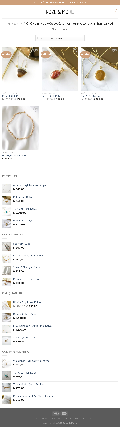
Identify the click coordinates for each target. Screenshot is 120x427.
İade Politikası (59, 419)
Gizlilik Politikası (39, 419)
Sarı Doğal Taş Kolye (92, 96)
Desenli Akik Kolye (12, 96)
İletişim (87, 419)
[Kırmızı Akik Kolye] (60, 69)
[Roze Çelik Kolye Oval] (20, 128)
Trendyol (75, 419)
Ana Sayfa (14, 23)
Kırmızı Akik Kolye (51, 96)
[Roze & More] (60, 11)
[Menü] (4, 11)
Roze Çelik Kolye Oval (14, 155)
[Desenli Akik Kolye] (20, 69)
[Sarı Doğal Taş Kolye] (99, 69)
